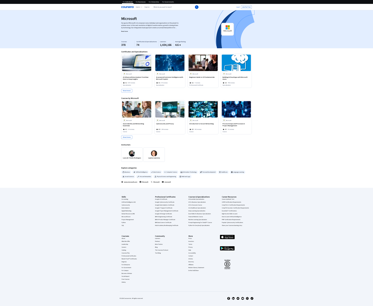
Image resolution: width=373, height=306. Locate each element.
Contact (190, 256)
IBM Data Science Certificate (163, 223)
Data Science (157, 172)
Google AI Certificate (161, 199)
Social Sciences (129, 177)
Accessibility (192, 253)
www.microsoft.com (130, 182)
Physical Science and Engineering (166, 177)
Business (127, 172)
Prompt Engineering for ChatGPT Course (200, 223)
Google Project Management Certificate (166, 211)
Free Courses (125, 279)
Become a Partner (127, 273)
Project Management (128, 220)
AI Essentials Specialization (196, 199)
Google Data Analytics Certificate (164, 205)
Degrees (124, 262)
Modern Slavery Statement (196, 268)
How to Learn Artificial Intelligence (232, 217)
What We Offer (126, 241)
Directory (191, 262)
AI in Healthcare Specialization (197, 208)
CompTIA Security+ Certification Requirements (235, 208)
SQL (123, 225)
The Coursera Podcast (161, 250)
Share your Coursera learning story (232, 225)
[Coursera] (127, 7)
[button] (147, 7)
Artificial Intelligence (142, 172)
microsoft (167, 182)
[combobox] (171, 7)
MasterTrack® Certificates (129, 259)
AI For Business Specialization (197, 202)
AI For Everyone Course (195, 205)
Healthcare (224, 172)
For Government (126, 268)
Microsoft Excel (126, 217)
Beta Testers (159, 244)
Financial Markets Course (195, 217)
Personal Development (209, 172)
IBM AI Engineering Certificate (163, 217)
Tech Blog (158, 253)
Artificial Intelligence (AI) (129, 202)
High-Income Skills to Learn (229, 214)
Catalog (124, 250)
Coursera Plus (126, 253)
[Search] (196, 7)
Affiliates (190, 265)
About (123, 238)
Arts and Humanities (145, 177)
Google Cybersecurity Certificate (164, 202)
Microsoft (145, 182)
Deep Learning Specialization (196, 211)
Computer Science (171, 172)
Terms (190, 244)
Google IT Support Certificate (163, 208)
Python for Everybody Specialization (199, 225)
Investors (191, 241)
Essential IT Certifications (229, 211)
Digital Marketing (126, 211)
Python (124, 223)
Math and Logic (186, 177)
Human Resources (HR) (128, 214)
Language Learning (238, 172)
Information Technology (190, 172)
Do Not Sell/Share (193, 271)
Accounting (125, 199)
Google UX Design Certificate (163, 214)
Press (190, 238)
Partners (157, 241)
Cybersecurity (126, 205)
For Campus (125, 271)
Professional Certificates (129, 256)
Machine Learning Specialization (197, 220)
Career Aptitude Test (228, 199)
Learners (157, 238)
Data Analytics (126, 208)
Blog (156, 247)
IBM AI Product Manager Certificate (165, 220)
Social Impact (125, 276)
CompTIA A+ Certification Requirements (233, 205)
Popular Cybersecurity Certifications (232, 223)
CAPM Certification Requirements (231, 202)
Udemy (124, 282)
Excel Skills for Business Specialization (199, 214)
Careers (124, 247)
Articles (190, 259)
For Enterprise (126, 265)
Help (189, 250)
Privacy (190, 247)
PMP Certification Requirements (231, 220)
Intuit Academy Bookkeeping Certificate (166, 225)
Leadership (125, 244)
